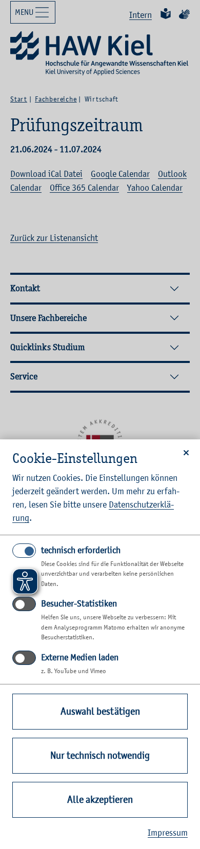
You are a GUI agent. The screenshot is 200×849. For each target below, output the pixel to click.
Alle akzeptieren (100, 799)
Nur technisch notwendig (100, 755)
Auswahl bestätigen (100, 711)
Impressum (168, 832)
